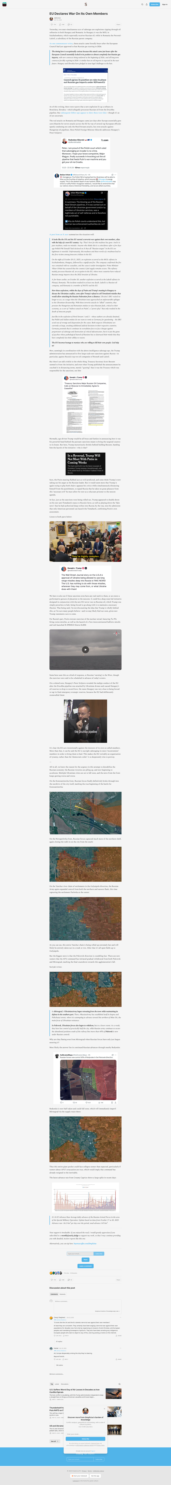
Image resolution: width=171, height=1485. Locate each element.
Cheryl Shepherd (59, 1317)
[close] (104, 1408)
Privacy (84, 1471)
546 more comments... (56, 1374)
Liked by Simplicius (61, 1320)
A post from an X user (58, 234)
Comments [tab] (54, 1294)
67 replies (59, 1341)
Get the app (95, 1476)
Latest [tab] (57, 1384)
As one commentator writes (61, 43)
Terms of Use (95, 1443)
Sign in (164, 4)
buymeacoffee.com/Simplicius (85, 1243)
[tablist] (58, 1294)
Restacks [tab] (62, 1294)
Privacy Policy (100, 1445)
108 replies (59, 1365)
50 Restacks (73, 1273)
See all (53, 1441)
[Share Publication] (147, 4)
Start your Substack (80, 1476)
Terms (90, 1471)
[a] (85, 541)
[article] (85, 1396)
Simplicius (57, 18)
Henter (56, 1348)
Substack (76, 1481)
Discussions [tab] (64, 1384)
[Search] (142, 4)
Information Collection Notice (85, 1445)
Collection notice (98, 1471)
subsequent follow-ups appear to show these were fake (83, 112)
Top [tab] (52, 1384)
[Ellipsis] (120, 1317)
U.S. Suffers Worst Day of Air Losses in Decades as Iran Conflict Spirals (74, 1391)
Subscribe (154, 4)
